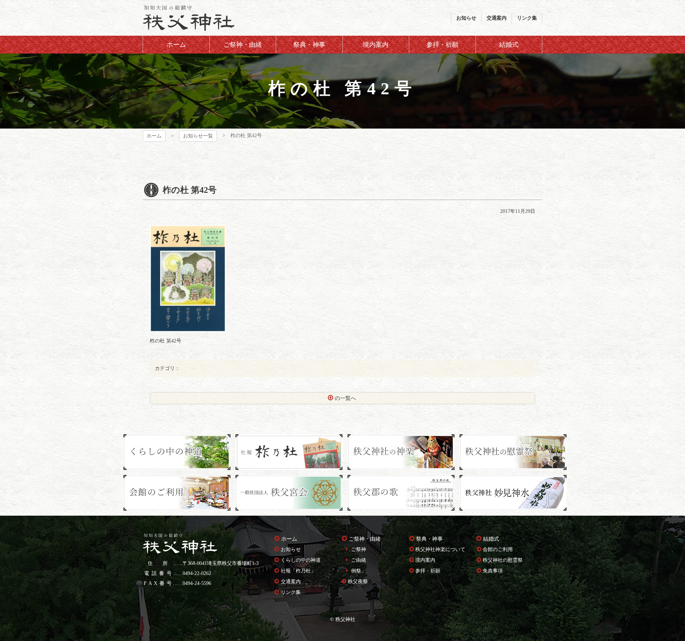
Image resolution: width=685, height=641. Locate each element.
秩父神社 (189, 18)
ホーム (154, 136)
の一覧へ (345, 398)
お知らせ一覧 (198, 136)
